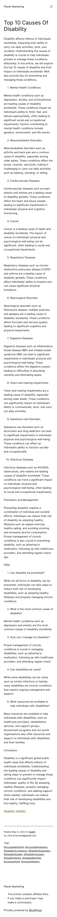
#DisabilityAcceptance (15, 850)
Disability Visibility (15, 811)
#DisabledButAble (31, 858)
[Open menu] (51, 6)
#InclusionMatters (30, 861)
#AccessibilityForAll (14, 847)
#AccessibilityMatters (36, 847)
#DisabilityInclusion (34, 854)
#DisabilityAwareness (39, 850)
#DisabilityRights (12, 858)
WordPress (35, 910)
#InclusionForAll (12, 861)
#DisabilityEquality (13, 854)
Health (32, 831)
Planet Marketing (14, 6)
